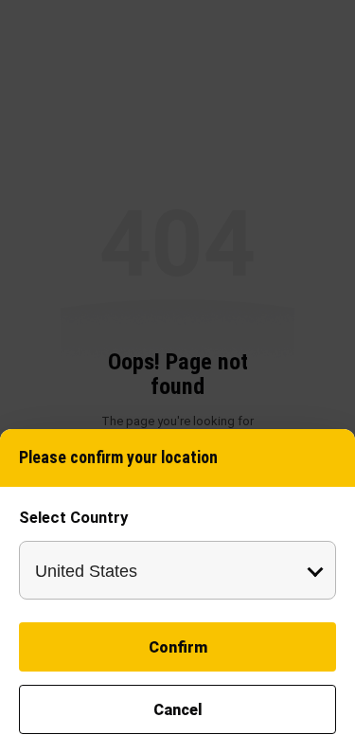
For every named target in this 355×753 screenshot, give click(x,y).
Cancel (178, 710)
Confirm (178, 647)
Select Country (73, 517)
